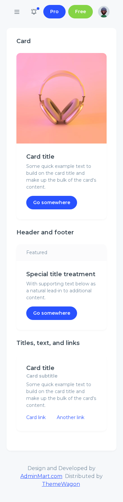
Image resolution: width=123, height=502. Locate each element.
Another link (70, 417)
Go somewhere (51, 202)
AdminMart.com (41, 476)
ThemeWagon (61, 484)
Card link (36, 417)
